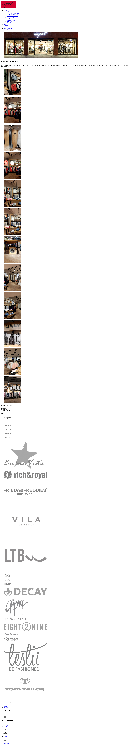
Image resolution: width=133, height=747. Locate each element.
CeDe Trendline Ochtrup (13, 16)
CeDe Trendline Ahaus (12, 14)
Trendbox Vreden (11, 20)
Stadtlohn (6, 707)
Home (5, 10)
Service (5, 24)
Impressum (6, 743)
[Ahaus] (5, 717)
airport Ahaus (10, 21)
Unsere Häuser (7, 11)
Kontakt (6, 29)
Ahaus (5, 706)
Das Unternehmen (8, 28)
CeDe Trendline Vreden (12, 17)
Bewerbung (9, 27)
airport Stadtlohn (11, 23)
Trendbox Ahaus (11, 18)
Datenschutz (7, 745)
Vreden (5, 726)
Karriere (6, 25)
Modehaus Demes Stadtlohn (13, 13)
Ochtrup (6, 725)
